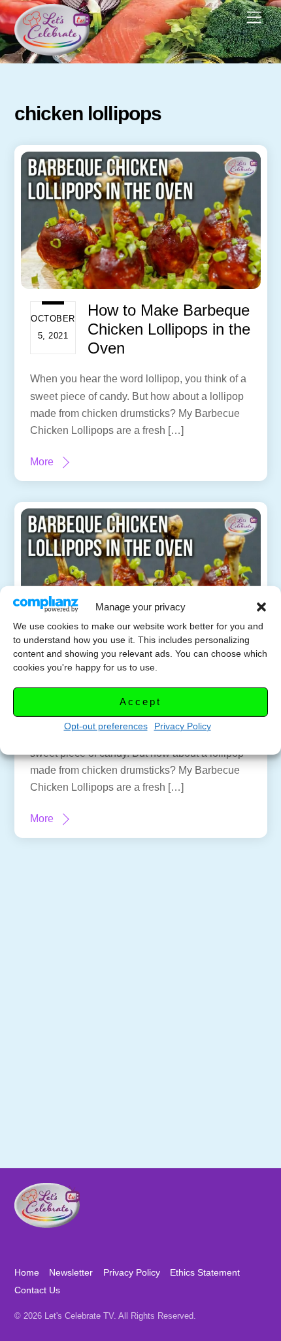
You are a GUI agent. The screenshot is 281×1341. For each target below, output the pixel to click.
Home (26, 1272)
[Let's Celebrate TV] (52, 50)
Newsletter (71, 1272)
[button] (261, 607)
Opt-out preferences (106, 726)
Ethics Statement (205, 1272)
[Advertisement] (140, 1020)
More (42, 461)
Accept (140, 701)
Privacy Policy (182, 726)
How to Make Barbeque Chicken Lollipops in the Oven (169, 329)
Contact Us (37, 1290)
